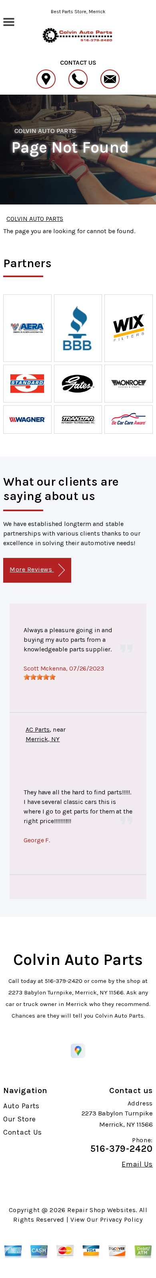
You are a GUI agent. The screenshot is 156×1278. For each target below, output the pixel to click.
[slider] (40, 677)
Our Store (19, 1119)
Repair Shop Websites (101, 1210)
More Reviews (32, 569)
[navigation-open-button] (8, 21)
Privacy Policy (121, 1219)
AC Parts (38, 729)
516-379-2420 (63, 980)
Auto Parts (21, 1105)
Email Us (137, 1164)
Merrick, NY (43, 739)
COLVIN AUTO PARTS (45, 131)
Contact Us (22, 1132)
